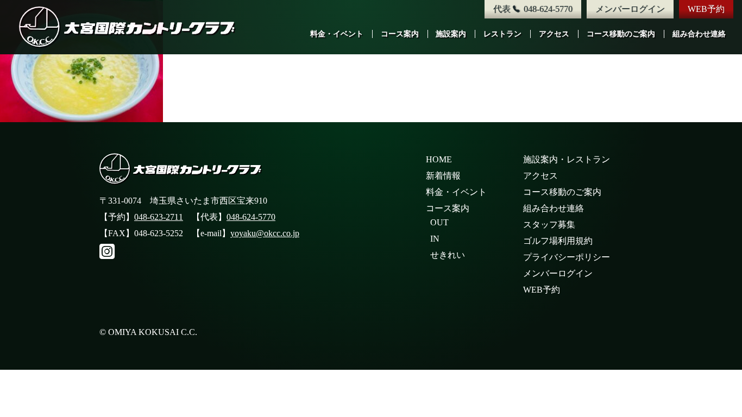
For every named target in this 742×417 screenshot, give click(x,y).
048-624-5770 (251, 217)
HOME (439, 159)
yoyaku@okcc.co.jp (264, 233)
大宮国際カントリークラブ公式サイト (127, 27)
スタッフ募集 (549, 224)
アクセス (554, 34)
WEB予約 (706, 9)
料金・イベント (336, 34)
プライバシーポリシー (566, 257)
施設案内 (451, 34)
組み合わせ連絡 (699, 34)
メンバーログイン (630, 9)
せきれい (447, 255)
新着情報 (443, 175)
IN (434, 238)
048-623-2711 (158, 217)
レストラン (502, 34)
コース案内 (400, 34)
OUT (439, 222)
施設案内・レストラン (566, 159)
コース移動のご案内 (621, 34)
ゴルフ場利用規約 (558, 240)
